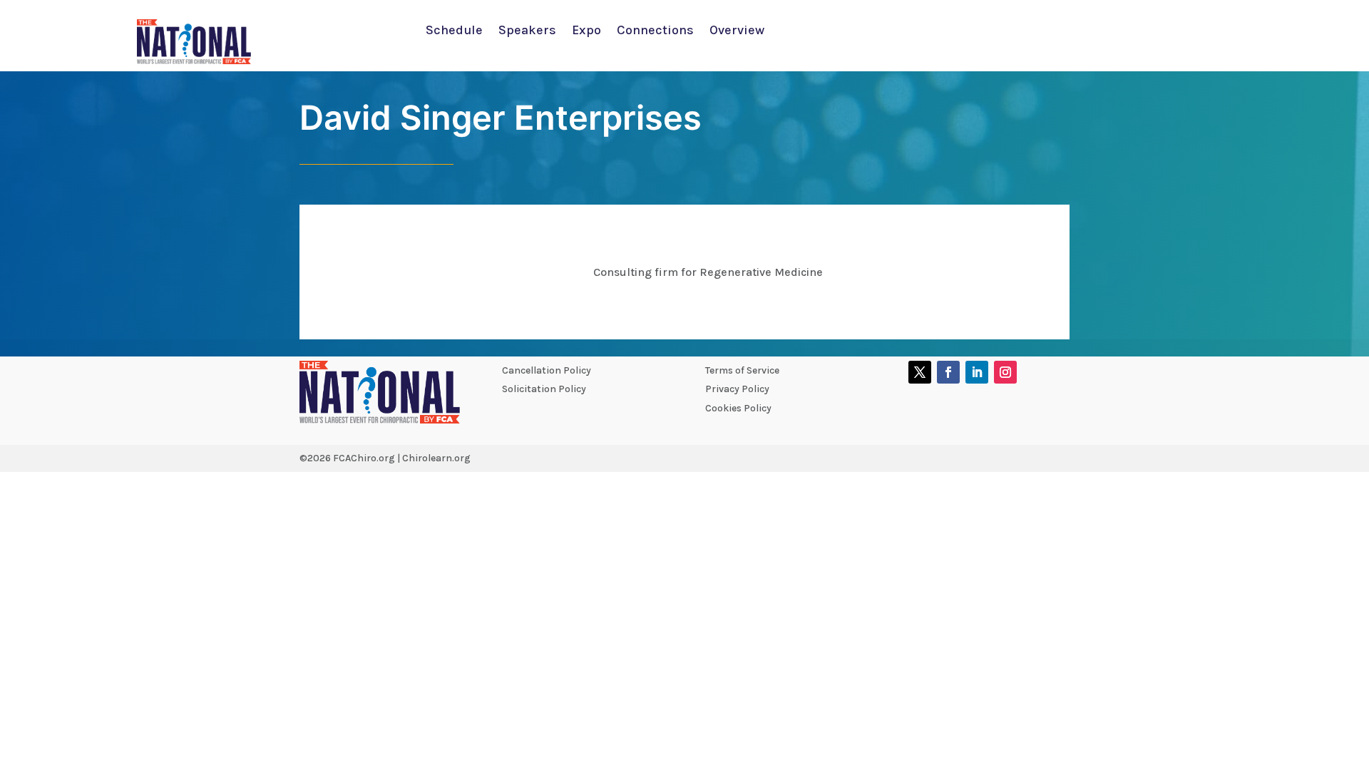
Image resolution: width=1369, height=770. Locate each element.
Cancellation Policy (546, 370)
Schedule (454, 31)
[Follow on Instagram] (1005, 372)
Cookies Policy (738, 408)
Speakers (527, 31)
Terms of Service (742, 370)
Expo (586, 31)
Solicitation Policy (544, 389)
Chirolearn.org (436, 458)
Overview (736, 31)
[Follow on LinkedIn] (976, 372)
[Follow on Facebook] (948, 372)
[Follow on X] (919, 372)
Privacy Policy (737, 389)
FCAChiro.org (364, 458)
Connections (655, 31)
